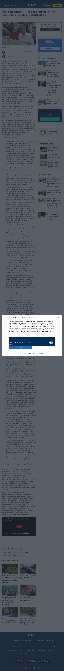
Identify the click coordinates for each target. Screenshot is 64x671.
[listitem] (31, 339)
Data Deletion (23, 353)
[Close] (59, 317)
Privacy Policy (40, 353)
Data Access (32, 353)
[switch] (51, 342)
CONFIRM (21, 347)
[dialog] (32, 335)
